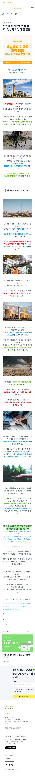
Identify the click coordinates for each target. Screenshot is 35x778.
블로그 (16, 14)
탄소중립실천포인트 (13, 606)
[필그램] (27, 771)
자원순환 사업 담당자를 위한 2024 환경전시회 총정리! (17, 656)
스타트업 (20, 603)
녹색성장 (17, 609)
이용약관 (8, 758)
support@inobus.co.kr (15, 727)
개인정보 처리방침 (9, 761)
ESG (24, 603)
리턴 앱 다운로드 (9, 755)
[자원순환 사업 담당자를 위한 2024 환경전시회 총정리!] (17, 643)
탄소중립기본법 (22, 606)
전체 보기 (29, 631)
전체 (3, 14)
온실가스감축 (6, 609)
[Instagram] (12, 765)
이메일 (15, 681)
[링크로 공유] (4, 619)
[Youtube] (6, 765)
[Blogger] (9, 765)
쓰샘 (9, 603)
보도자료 (9, 14)
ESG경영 (28, 603)
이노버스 (5, 603)
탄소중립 (5, 606)
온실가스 (12, 609)
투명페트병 (13, 603)
